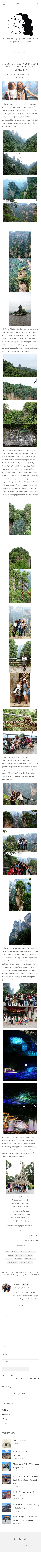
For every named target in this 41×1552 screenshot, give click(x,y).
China (10, 1255)
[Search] (37, 4)
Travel (4, 1423)
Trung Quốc (12, 1262)
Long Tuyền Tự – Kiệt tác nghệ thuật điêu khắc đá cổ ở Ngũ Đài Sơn (26, 1480)
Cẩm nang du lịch (28, 1252)
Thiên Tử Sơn (30, 1259)
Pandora (18, 1259)
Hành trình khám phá (24, 1255)
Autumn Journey (20, 52)
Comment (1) (20, 1246)
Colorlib (16, 1545)
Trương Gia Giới (26, 1262)
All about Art (6, 1414)
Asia (7, 1252)
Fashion (5, 1410)
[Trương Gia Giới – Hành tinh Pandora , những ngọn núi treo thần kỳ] (20, 90)
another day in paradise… (26, 1378)
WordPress (30, 1545)
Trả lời (25, 1285)
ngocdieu (19, 78)
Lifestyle (5, 1419)
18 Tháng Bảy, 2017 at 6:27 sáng (22, 1288)
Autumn (15, 1252)
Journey (9, 1259)
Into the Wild (9, 1375)
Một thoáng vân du (21, 1440)
